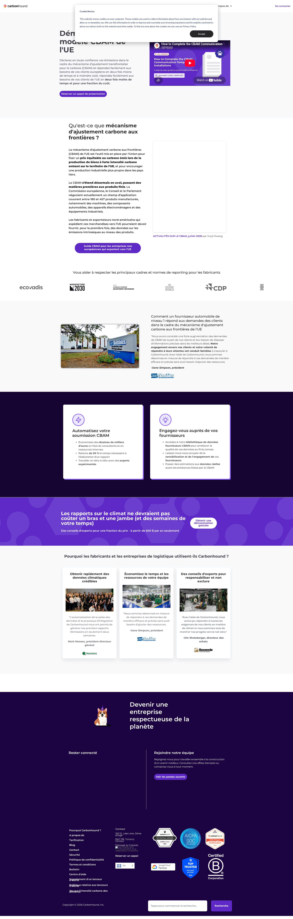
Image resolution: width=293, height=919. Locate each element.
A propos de (221, 6)
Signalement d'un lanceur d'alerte (85, 880)
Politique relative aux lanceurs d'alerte (88, 885)
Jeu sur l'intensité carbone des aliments (88, 891)
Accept (201, 34)
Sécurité (74, 854)
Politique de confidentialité (86, 859)
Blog (72, 845)
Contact (74, 849)
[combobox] (177, 905)
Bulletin (74, 869)
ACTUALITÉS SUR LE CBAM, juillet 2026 (177, 236)
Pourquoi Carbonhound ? (85, 830)
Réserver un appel (126, 855)
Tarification (76, 840)
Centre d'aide (77, 874)
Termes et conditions (82, 864)
